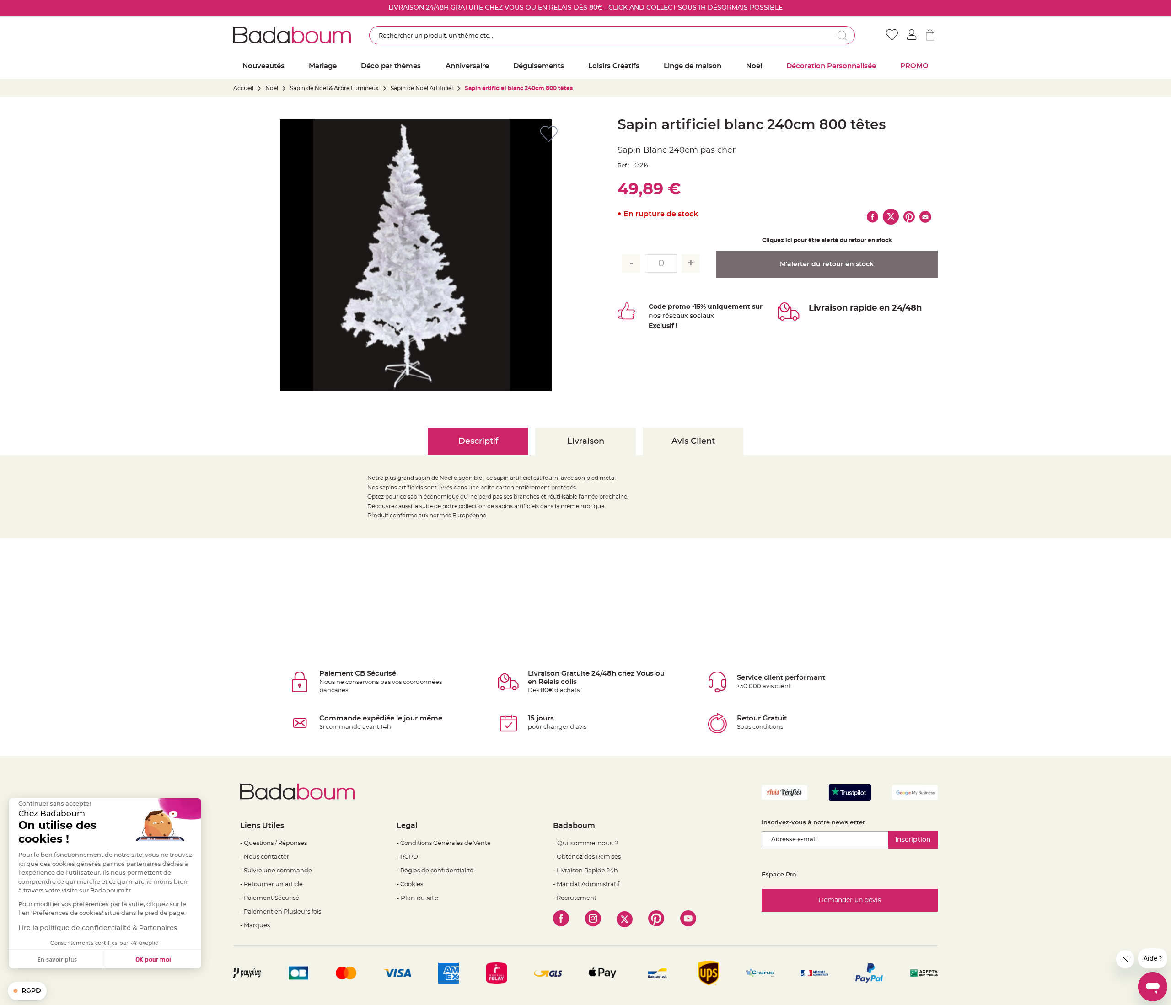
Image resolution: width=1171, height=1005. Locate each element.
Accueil (243, 88)
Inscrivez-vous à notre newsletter (813, 823)
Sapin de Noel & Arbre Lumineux (334, 88)
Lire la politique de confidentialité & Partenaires (97, 928)
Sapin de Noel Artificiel (422, 88)
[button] (27, 991)
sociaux (701, 316)
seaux (678, 316)
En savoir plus (57, 959)
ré (665, 316)
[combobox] (612, 35)
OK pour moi (153, 959)
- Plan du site (417, 898)
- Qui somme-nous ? (585, 843)
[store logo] (292, 35)
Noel (271, 88)
